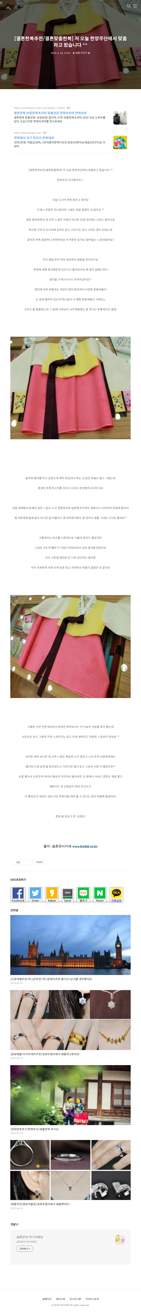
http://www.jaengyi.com (27, 132)
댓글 (14, 1224)
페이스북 (60, 1299)
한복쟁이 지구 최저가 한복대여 (34, 138)
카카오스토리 (92, 1299)
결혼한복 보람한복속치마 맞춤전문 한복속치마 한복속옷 (50, 113)
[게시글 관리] (27, 862)
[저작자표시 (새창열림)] (47, 862)
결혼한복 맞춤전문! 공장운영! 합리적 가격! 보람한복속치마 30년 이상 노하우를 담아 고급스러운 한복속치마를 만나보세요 (59, 119)
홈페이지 (46, 1299)
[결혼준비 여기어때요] (21, 6)
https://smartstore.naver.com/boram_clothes (39, 107)
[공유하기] (23, 862)
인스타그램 (75, 1299)
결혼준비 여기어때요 (29, 1237)
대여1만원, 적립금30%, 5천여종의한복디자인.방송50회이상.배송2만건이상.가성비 (59, 144)
